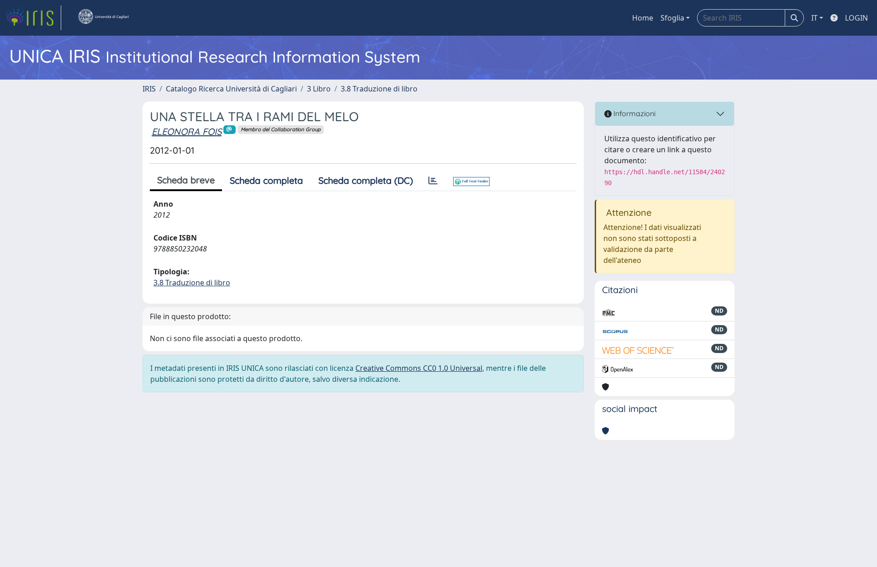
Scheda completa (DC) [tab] (365, 180)
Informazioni (633, 113)
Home (642, 18)
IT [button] (814, 18)
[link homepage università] (103, 17)
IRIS (149, 89)
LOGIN (856, 18)
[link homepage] (33, 17)
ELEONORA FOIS (187, 131)
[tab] (433, 180)
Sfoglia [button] (672, 18)
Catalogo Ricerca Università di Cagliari (231, 89)
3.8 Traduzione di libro (379, 89)
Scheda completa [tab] (266, 180)
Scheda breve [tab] (186, 180)
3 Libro (319, 89)
